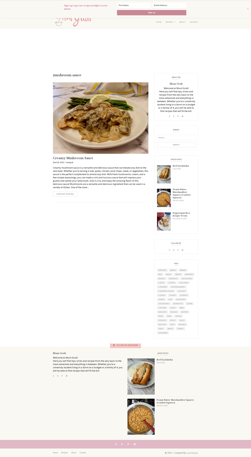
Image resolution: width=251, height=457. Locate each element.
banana (183, 270)
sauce (182, 320)
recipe (172, 320)
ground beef (164, 304)
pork (169, 316)
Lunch (172, 308)
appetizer (162, 270)
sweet (161, 329)
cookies (162, 295)
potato (178, 316)
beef (160, 274)
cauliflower (187, 278)
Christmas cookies (166, 291)
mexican (174, 312)
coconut (182, 291)
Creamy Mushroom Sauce (73, 158)
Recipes (169, 22)
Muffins (184, 312)
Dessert (173, 295)
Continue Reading (65, 194)
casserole (173, 278)
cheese (161, 283)
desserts (183, 295)
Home (159, 22)
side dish (162, 324)
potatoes (162, 320)
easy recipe (180, 299)
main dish (162, 312)
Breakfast (189, 274)
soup (172, 324)
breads (178, 274)
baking (173, 270)
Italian (189, 304)
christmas (163, 287)
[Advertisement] (125, 48)
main (182, 308)
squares (182, 324)
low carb (162, 308)
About (182, 22)
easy (170, 299)
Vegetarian (163, 333)
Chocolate (183, 283)
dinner (161, 299)
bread (168, 274)
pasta (161, 316)
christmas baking (178, 287)
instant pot (178, 304)
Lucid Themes (192, 453)
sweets (170, 329)
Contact (194, 22)
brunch (162, 278)
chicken (172, 283)
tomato (180, 329)
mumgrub (69, 162)
